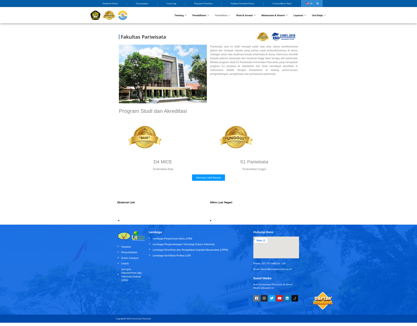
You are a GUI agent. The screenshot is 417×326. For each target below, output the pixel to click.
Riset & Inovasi (244, 15)
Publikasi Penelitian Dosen (242, 3)
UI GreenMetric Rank (282, 3)
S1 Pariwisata (254, 161)
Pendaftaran (199, 15)
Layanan (298, 15)
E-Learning (171, 3)
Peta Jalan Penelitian (203, 3)
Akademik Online (110, 3)
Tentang (179, 15)
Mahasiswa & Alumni (273, 15)
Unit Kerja (317, 15)
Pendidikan (221, 15)
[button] (117, 220)
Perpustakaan (142, 3)
